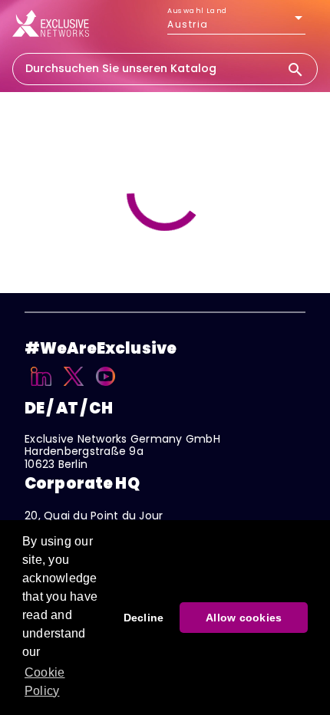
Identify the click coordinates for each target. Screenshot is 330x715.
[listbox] (236, 24)
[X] (74, 388)
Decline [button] (144, 617)
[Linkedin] (41, 388)
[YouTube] (105, 388)
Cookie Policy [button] (45, 681)
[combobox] (149, 68)
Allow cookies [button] (244, 617)
